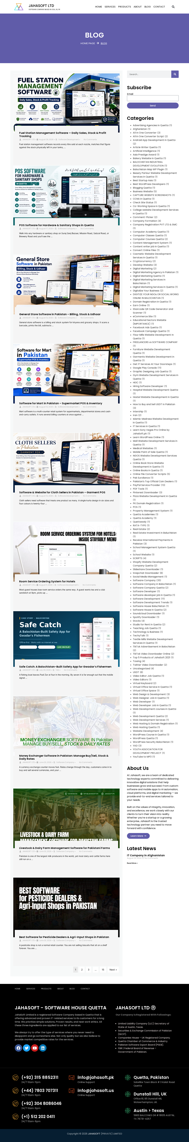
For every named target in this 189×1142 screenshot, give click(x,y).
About (138, 6)
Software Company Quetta (148, 587)
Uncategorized (141, 668)
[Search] (175, 74)
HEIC (135, 382)
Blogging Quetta (142, 187)
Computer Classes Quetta (148, 235)
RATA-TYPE (139, 525)
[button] (173, 6)
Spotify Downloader (144, 617)
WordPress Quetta (143, 738)
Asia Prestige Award (144, 154)
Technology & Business (146, 632)
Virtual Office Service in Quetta (151, 687)
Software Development (68, 139)
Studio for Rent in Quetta (147, 624)
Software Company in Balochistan (152, 584)
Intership (138, 411)
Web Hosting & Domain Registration (153, 723)
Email (130, 94)
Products (124, 6)
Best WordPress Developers (149, 184)
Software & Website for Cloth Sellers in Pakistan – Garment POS (62, 492)
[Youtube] (34, 1048)
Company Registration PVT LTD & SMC (155, 224)
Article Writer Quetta (145, 147)
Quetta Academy (143, 518)
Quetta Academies (144, 514)
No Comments (90, 139)
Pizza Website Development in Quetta (155, 496)
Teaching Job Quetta (145, 628)
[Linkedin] (43, 1048)
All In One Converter (145, 132)
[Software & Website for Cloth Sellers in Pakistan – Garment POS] (66, 463)
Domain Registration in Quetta (150, 301)
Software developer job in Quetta (152, 595)
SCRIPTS (137, 558)
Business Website (143, 191)
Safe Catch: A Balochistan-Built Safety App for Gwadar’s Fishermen (65, 666)
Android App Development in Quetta (154, 140)
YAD (57, 670)
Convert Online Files (144, 250)
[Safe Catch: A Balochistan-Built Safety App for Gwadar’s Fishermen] (66, 639)
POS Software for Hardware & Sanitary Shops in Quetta (56, 225)
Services (110, 6)
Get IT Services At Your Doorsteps (152, 364)
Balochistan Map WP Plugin (148, 169)
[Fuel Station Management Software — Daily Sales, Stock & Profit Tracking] (66, 103)
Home (98, 6)
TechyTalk (139, 635)
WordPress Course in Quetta (149, 734)
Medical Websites (143, 448)
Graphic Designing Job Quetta (150, 371)
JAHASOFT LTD (28, 139)
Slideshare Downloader (146, 569)
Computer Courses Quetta (148, 239)
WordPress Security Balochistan (151, 742)
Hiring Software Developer (148, 386)
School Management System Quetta (154, 547)
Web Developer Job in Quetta (150, 705)
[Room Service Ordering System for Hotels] (66, 552)
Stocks (137, 621)
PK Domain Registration (146, 503)
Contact (159, 6)
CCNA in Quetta (142, 198)
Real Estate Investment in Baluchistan (155, 532)
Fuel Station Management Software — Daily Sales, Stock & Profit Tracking (62, 134)
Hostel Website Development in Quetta (156, 397)
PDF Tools (138, 488)
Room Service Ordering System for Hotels (47, 581)
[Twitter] (26, 1048)
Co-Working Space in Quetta (149, 206)
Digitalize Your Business (146, 290)
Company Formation (145, 221)
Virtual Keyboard (142, 683)
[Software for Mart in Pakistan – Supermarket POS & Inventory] (66, 373)
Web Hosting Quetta (145, 727)
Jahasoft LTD (41, 5)
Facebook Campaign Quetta (149, 331)
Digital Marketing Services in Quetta (153, 287)
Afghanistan (140, 129)
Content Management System (150, 243)
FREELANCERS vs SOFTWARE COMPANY (155, 342)
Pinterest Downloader (145, 492)
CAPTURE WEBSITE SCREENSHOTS (152, 195)
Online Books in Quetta (146, 470)
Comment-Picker (143, 217)
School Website (142, 554)
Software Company (67, 228)
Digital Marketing (143, 268)
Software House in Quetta (148, 609)
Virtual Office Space (144, 690)
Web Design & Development (149, 694)
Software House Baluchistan (149, 606)
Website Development (146, 731)
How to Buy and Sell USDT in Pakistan (154, 404)
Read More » (132, 863)
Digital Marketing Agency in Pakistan (154, 272)
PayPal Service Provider (146, 485)
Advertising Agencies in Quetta (150, 125)
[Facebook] (18, 1048)
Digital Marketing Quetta (147, 276)
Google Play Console (145, 367)
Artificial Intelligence (145, 151)
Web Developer (142, 701)
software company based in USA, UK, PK (44, 9)
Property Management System (151, 510)
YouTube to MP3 (142, 756)
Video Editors (140, 679)
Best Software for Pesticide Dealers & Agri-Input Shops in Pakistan (64, 937)
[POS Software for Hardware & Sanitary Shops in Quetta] (66, 195)
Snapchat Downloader (146, 573)
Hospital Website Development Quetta (155, 390)
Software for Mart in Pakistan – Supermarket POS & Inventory (60, 403)
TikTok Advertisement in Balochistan (154, 646)
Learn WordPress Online (147, 437)
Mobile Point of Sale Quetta (148, 452)
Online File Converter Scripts (149, 474)
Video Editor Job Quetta (147, 676)
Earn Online (139, 305)
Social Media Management (148, 576)
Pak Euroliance (141, 477)
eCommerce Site (143, 316)
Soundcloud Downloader (147, 613)
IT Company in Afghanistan (146, 855)
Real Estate (139, 529)
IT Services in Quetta (145, 426)
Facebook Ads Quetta (145, 327)
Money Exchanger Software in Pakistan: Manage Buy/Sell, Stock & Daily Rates (63, 757)
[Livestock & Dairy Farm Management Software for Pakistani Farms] (66, 818)
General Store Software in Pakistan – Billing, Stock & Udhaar (60, 314)
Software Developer (144, 591)
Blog (147, 6)
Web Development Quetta (148, 716)
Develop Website (143, 265)
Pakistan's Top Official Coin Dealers (153, 481)
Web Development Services (149, 720)
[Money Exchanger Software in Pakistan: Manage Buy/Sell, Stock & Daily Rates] (66, 726)
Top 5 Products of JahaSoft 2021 (151, 657)
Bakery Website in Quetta (148, 158)
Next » (113, 969)
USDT (136, 672)
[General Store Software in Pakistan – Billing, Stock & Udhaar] (66, 284)
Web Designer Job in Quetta (149, 698)
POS (135, 507)
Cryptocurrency (142, 261)
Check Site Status (143, 202)
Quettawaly (139, 521)
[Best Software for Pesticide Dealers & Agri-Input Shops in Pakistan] (66, 907)
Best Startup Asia (143, 180)
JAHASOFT (94, 1133)
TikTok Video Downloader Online (151, 653)
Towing (137, 661)
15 (103, 969)
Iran (135, 415)
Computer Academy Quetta (149, 231)
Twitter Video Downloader (148, 665)
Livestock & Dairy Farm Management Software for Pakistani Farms (64, 848)
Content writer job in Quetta (149, 246)
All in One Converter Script (148, 136)
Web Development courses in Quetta (154, 709)
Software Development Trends (151, 602)
